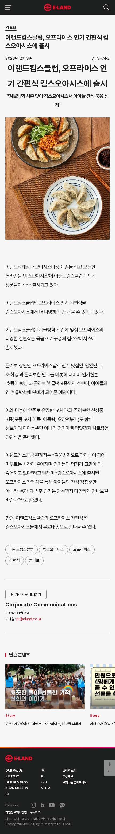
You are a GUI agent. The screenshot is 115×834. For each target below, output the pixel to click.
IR (42, 776)
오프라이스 (82, 549)
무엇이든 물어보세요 (74, 782)
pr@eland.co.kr (28, 619)
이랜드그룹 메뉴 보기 (7, 7)
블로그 (42, 805)
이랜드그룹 (57, 7)
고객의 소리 (69, 770)
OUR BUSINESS (16, 782)
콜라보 (34, 560)
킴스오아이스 (53, 549)
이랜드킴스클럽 (21, 549)
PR (43, 770)
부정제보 (68, 776)
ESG (44, 782)
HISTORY (12, 776)
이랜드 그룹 (18, 758)
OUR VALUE (13, 770)
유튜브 (52, 805)
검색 (106, 7)
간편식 (14, 560)
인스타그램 (33, 805)
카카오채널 (62, 805)
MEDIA (45, 788)
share (103, 59)
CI (6, 794)
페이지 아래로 (109, 764)
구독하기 (35, 812)
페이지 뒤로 (109, 772)
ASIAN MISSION (16, 788)
